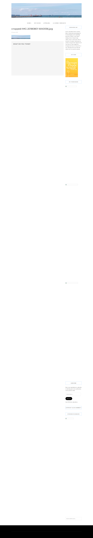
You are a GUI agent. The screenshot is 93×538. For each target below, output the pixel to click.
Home (29, 23)
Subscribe (69, 398)
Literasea (46, 23)
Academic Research (59, 23)
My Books (37, 23)
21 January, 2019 (14, 32)
